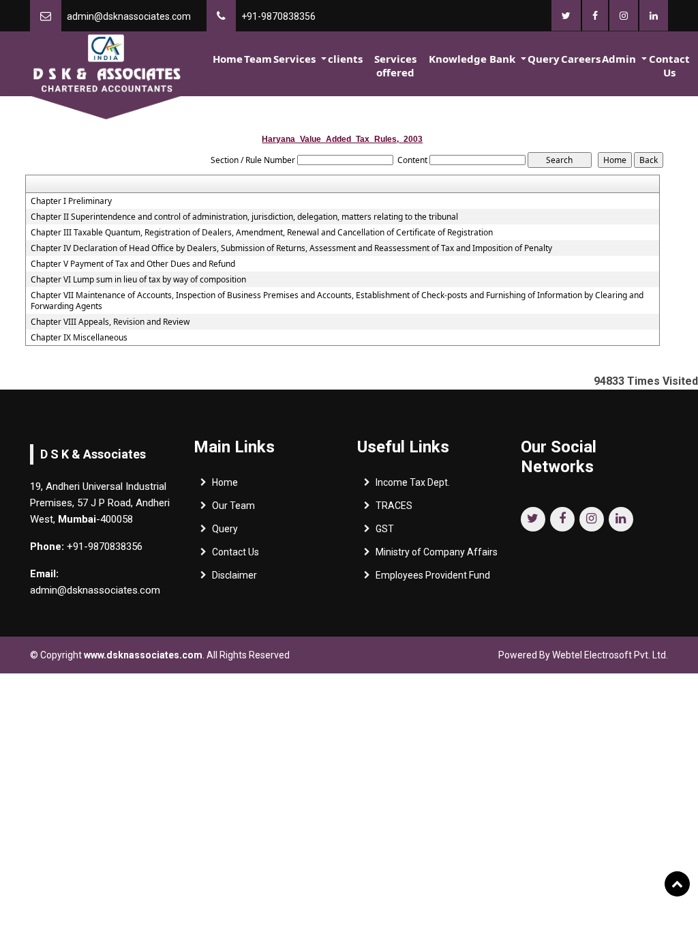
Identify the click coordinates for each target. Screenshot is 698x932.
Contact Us (669, 65)
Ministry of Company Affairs (437, 552)
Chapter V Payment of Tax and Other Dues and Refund (133, 264)
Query (544, 58)
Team (258, 58)
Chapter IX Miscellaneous (79, 337)
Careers (581, 58)
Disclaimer (234, 575)
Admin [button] (620, 58)
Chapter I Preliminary (71, 201)
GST (385, 528)
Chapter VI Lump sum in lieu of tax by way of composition (138, 279)
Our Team (233, 505)
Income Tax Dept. (413, 482)
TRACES (394, 505)
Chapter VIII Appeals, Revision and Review (110, 322)
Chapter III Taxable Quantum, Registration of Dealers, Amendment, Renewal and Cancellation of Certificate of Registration (262, 232)
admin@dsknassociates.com (129, 16)
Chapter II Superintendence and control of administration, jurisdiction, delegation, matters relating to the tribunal (244, 217)
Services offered (395, 65)
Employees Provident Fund (433, 575)
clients (345, 58)
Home (228, 58)
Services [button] (295, 58)
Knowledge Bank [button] (473, 58)
